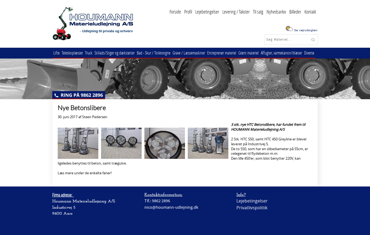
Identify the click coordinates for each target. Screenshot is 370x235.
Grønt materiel (248, 53)
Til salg (258, 11)
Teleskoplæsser (72, 53)
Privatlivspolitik (251, 208)
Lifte (56, 53)
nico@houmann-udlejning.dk (171, 207)
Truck (88, 53)
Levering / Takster (236, 11)
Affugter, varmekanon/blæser (281, 53)
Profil (188, 11)
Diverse (309, 53)
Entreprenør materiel (221, 53)
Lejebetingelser (207, 11)
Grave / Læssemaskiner (189, 53)
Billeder (295, 11)
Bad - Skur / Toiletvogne (153, 53)
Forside (175, 11)
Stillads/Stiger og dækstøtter (115, 53)
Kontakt (310, 11)
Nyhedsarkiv (276, 11)
